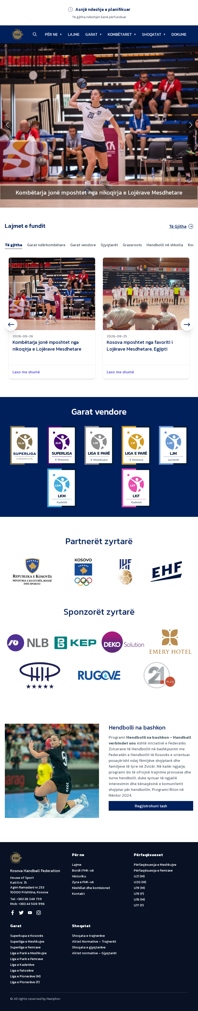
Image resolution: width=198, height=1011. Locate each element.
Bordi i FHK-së (83, 870)
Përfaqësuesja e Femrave (153, 870)
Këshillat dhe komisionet (91, 887)
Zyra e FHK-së (83, 882)
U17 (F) (139, 905)
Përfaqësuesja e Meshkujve (155, 864)
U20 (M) (140, 882)
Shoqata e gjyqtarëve (89, 947)
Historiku (79, 876)
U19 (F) (139, 893)
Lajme (76, 864)
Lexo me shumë (26, 372)
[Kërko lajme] (34, 34)
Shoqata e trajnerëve (88, 935)
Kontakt (78, 893)
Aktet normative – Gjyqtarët (94, 953)
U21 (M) (139, 876)
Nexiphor (53, 998)
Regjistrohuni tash (151, 806)
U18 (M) (139, 899)
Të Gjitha (177, 226)
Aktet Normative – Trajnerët (94, 941)
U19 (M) (139, 887)
